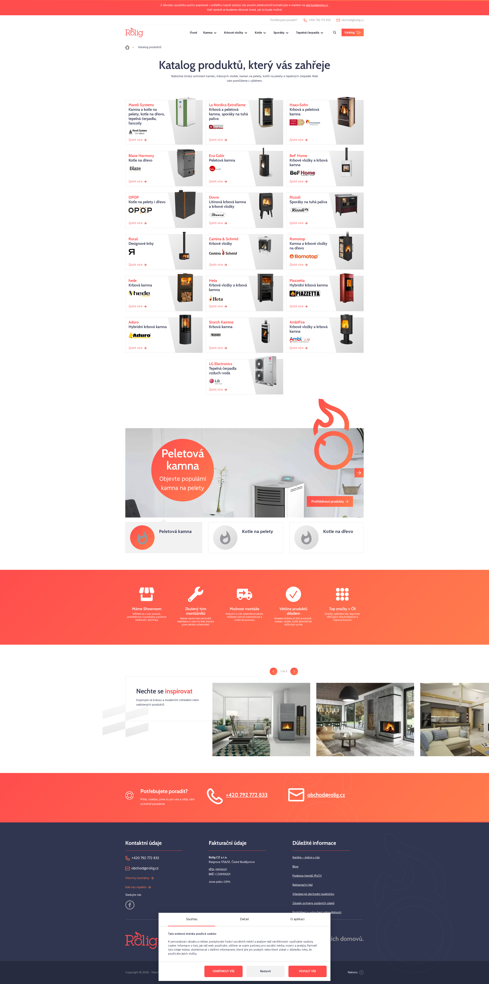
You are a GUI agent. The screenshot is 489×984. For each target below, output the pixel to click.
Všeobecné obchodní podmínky (313, 894)
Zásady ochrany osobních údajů (313, 903)
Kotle (258, 32)
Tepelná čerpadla (307, 32)
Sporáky (279, 32)
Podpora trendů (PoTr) (307, 875)
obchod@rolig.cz (317, 5)
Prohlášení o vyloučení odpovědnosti (316, 912)
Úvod (193, 32)
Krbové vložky (233, 32)
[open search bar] (334, 32)
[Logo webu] (134, 32)
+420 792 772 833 (247, 795)
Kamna (207, 32)
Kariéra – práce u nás (306, 857)
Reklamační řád (302, 885)
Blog (295, 866)
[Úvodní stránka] (127, 47)
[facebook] (129, 905)
